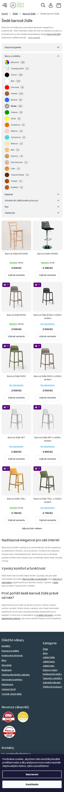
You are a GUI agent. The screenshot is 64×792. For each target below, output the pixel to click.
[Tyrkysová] (7, 137)
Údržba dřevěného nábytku (16, 674)
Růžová (16, 131)
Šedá (16, 106)
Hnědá (16, 93)
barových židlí (53, 34)
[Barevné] (7, 62)
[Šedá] (7, 106)
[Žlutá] (7, 118)
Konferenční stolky (52, 674)
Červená (17, 87)
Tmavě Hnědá (19, 174)
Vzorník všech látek (12, 693)
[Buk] (7, 150)
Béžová (16, 143)
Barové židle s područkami (34, 579)
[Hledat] (43, 5)
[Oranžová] (7, 125)
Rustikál (16, 187)
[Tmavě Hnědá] (7, 175)
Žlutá (15, 118)
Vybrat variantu (16, 275)
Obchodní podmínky (12, 679)
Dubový (16, 156)
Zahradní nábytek (52, 682)
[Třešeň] (7, 181)
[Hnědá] (7, 93)
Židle (45, 649)
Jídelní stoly (49, 661)
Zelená (16, 112)
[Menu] (4, 5)
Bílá (15, 81)
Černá (16, 74)
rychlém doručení (44, 615)
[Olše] (7, 168)
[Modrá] (7, 100)
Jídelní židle (49, 657)
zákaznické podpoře (11, 618)
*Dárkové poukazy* (52, 686)
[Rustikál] (7, 187)
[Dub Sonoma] (7, 162)
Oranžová (17, 124)
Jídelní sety (48, 665)
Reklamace (7, 684)
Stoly (45, 653)
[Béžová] (7, 143)
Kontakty (6, 645)
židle (55, 582)
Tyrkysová (17, 137)
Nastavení (32, 774)
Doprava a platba (10, 650)
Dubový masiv (50, 670)
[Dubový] (7, 156)
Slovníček (7, 665)
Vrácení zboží (9, 689)
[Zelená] (7, 112)
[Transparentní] (7, 68)
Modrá (16, 99)
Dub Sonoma (19, 162)
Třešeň (16, 181)
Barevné (17, 62)
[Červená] (7, 87)
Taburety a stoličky (52, 678)
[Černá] (7, 75)
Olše (15, 168)
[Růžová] (7, 131)
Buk (14, 149)
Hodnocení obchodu (12, 655)
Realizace (7, 670)
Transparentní (19, 68)
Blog (4, 660)
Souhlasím (32, 784)
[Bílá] (7, 81)
